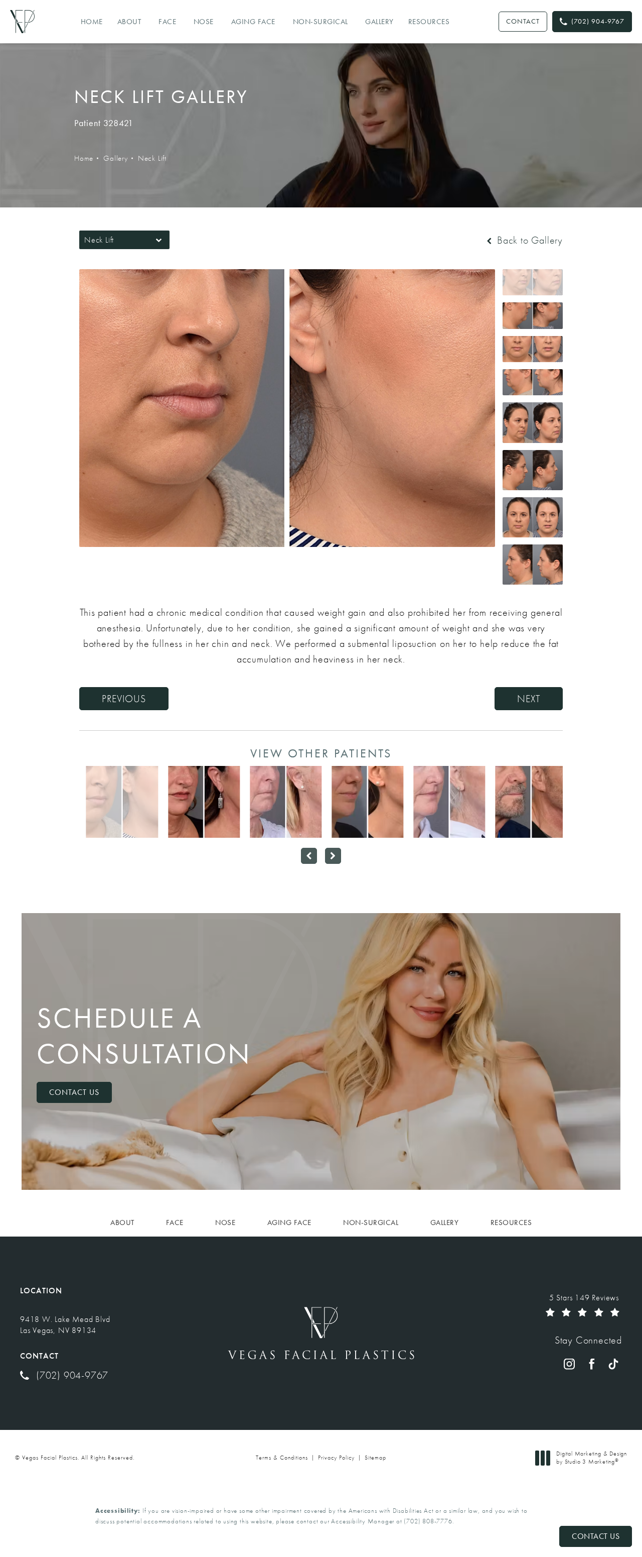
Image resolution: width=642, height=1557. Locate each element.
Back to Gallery (528, 240)
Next (528, 698)
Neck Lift (152, 158)
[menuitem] (569, 1364)
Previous (124, 698)
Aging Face (253, 21)
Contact (523, 21)
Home (92, 21)
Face (167, 21)
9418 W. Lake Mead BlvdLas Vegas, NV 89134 (65, 1325)
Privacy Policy (336, 1458)
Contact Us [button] (595, 1536)
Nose (204, 21)
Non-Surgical (320, 21)
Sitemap (375, 1458)
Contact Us (74, 1092)
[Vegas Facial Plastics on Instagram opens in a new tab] (569, 1364)
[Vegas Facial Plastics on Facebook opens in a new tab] (591, 1364)
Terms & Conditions (282, 1458)
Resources (429, 21)
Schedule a (144, 1036)
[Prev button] (309, 856)
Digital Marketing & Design (591, 1458)
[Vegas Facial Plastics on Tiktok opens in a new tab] (613, 1364)
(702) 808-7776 (428, 1521)
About (129, 21)
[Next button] (333, 856)
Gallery (379, 21)
